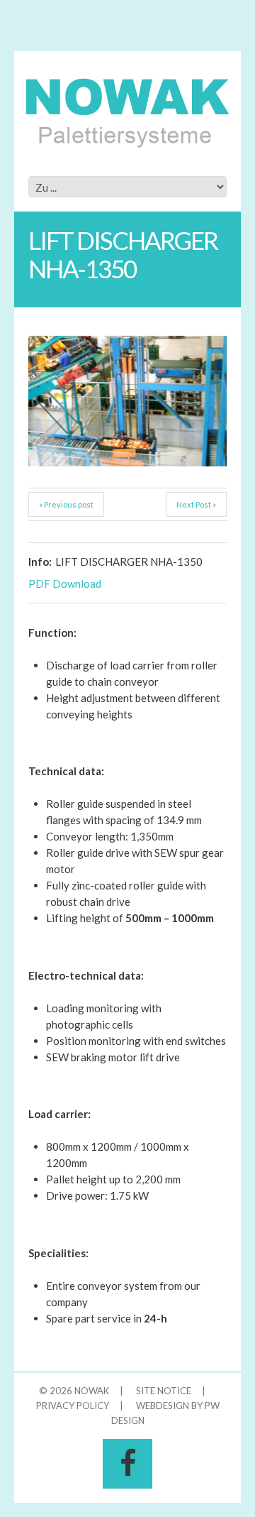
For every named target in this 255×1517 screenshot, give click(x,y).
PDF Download (64, 583)
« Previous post (66, 504)
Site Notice (163, 1390)
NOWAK (91, 1390)
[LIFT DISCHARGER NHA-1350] (127, 401)
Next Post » (196, 504)
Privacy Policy (72, 1405)
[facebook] (127, 1464)
